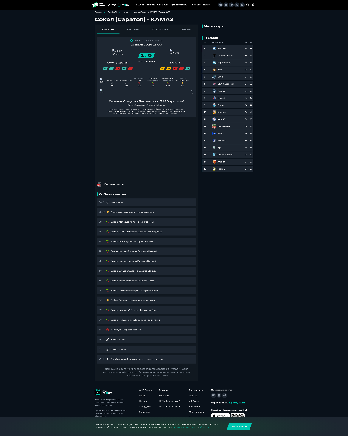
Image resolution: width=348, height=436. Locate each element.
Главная (98, 12)
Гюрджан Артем (144, 241)
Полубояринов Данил (130, 320)
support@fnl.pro (237, 402)
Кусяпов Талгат (126, 261)
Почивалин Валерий (129, 290)
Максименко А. (168, 78)
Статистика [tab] (160, 29)
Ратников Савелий (146, 261)
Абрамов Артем (119, 212)
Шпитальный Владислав (150, 231)
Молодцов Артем (127, 222)
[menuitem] (180, 5)
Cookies (204, 427)
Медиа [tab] (186, 29)
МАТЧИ (140, 5)
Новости (143, 401)
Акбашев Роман (127, 280)
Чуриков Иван (147, 222)
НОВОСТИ (150, 5)
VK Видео (194, 401)
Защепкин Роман (146, 280)
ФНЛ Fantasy (145, 390)
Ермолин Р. (153, 78)
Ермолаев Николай (147, 251)
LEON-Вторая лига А (169, 401)
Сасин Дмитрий (127, 231)
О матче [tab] (108, 29)
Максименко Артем (148, 310)
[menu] (191, 5)
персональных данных (185, 427)
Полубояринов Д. (153, 81)
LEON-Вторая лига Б (169, 406)
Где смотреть (179, 5)
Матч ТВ (193, 395)
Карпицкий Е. (139, 78)
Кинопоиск (194, 406)
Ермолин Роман (152, 320)
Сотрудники (145, 406)
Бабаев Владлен (127, 271)
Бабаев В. (182, 78)
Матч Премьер (196, 412)
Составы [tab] (133, 29)
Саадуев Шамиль (147, 271)
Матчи (125, 12)
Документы (144, 412)
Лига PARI (112, 12)
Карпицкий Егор (127, 310)
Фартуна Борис (126, 251)
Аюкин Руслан (126, 241)
